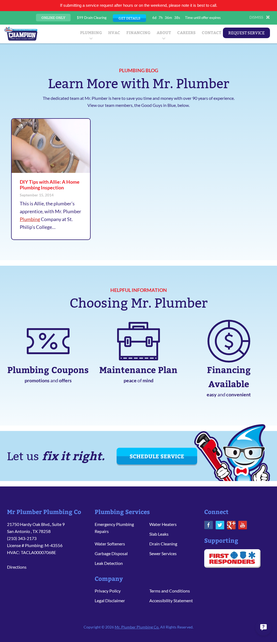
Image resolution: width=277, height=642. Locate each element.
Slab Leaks (159, 533)
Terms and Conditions (169, 590)
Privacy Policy (108, 590)
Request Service (246, 32)
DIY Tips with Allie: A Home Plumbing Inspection (50, 185)
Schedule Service (157, 456)
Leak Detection (109, 563)
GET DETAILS (129, 18)
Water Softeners (110, 543)
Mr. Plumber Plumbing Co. (137, 627)
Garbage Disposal (111, 553)
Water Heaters (163, 524)
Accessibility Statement (171, 600)
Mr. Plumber (20, 33)
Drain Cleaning (163, 543)
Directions (17, 566)
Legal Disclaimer (110, 600)
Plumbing (30, 219)
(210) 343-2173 (22, 538)
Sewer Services (163, 553)
